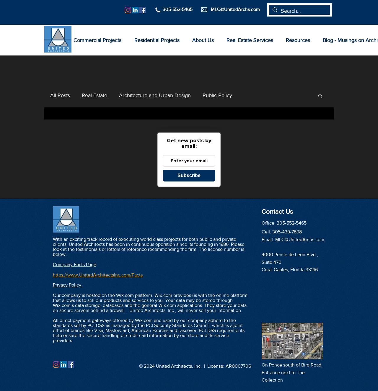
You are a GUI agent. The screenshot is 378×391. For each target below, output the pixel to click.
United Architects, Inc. (179, 366)
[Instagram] (128, 10)
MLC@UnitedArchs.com (299, 239)
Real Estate (94, 95)
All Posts (60, 95)
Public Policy (217, 95)
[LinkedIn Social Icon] (135, 10)
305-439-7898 (287, 231)
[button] (320, 96)
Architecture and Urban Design (155, 95)
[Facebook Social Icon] (142, 10)
